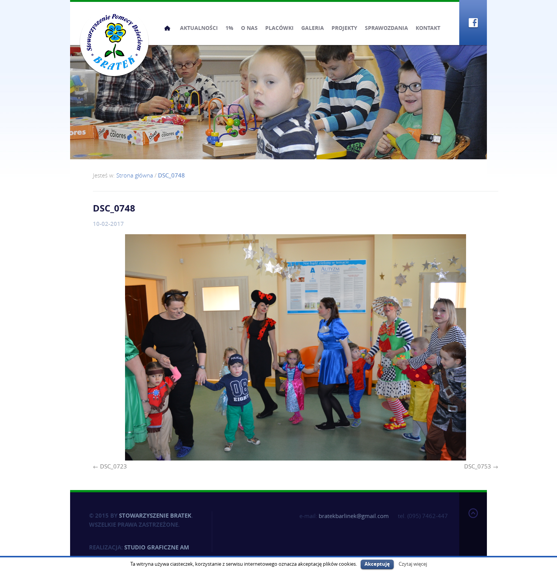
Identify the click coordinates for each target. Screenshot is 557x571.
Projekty (344, 27)
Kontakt (428, 27)
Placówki (279, 27)
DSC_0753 (477, 466)
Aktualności (199, 27)
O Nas (249, 27)
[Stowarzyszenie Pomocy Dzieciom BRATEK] (114, 41)
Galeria (312, 27)
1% (229, 27)
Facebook (473, 22)
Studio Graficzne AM (156, 547)
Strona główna (167, 28)
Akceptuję (377, 563)
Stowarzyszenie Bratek (155, 516)
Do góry (473, 530)
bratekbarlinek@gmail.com (354, 516)
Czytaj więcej (413, 563)
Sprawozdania (386, 27)
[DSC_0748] (295, 347)
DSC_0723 (113, 466)
